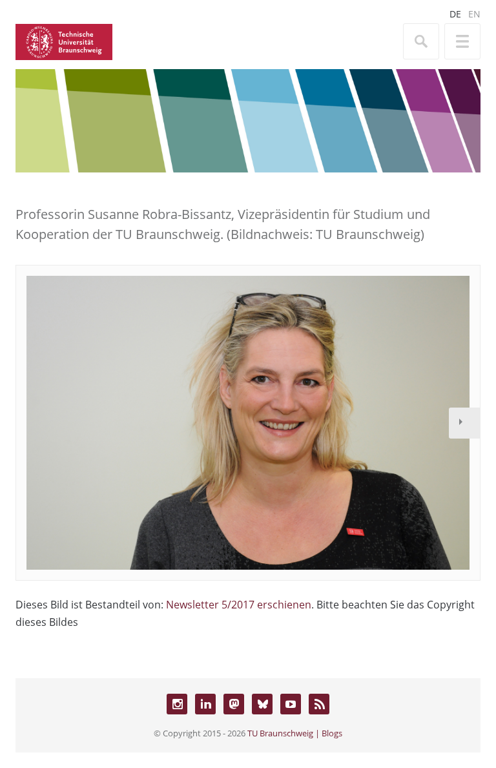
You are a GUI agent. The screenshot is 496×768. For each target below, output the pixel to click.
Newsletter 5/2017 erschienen (238, 604)
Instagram (177, 704)
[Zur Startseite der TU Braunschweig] (64, 41)
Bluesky (262, 704)
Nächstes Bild (464, 423)
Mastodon (233, 704)
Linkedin (205, 704)
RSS (319, 704)
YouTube (290, 704)
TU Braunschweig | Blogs (294, 733)
